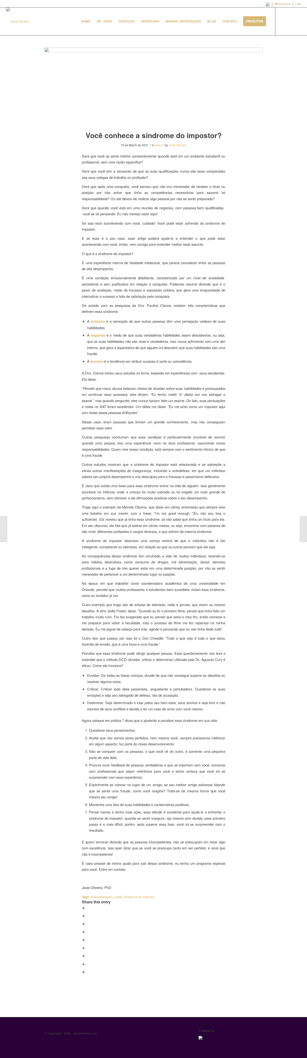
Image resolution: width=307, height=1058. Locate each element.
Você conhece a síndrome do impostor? (154, 135)
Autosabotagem (101, 896)
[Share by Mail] (88, 971)
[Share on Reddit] (88, 963)
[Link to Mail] (297, 21)
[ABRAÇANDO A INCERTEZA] (3, 529)
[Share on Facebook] (88, 907)
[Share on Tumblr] (88, 947)
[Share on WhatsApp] (88, 923)
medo (118, 896)
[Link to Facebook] (282, 21)
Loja (298, 4)
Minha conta (282, 4)
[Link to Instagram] (290, 21)
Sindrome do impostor (139, 896)
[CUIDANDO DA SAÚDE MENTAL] (303, 529)
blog (158, 145)
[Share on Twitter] (88, 915)
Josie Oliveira (177, 145)
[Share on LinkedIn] (88, 939)
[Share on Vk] (88, 955)
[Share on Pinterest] (88, 931)
